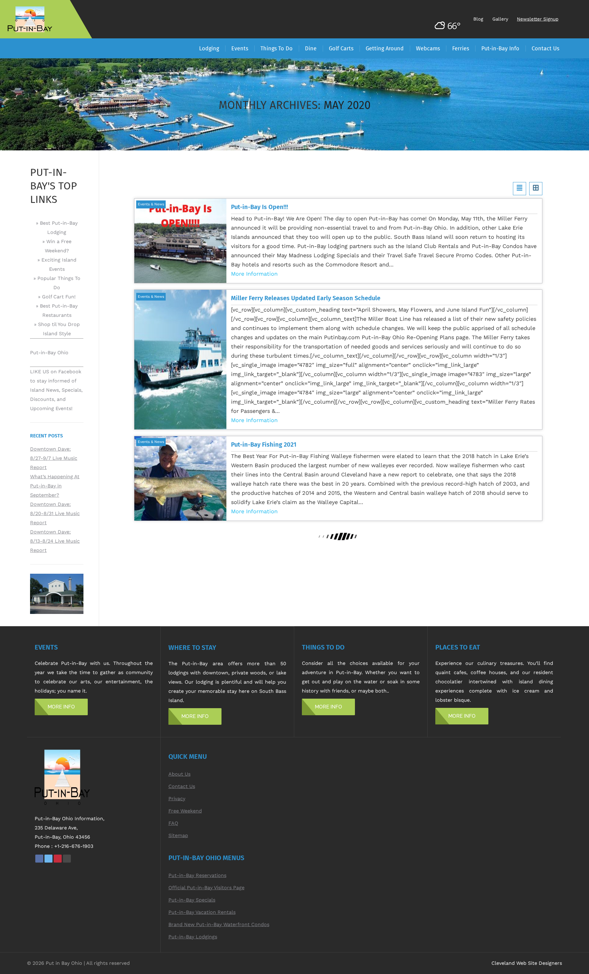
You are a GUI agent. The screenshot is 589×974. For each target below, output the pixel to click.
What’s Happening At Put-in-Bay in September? (54, 486)
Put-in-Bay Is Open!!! (259, 207)
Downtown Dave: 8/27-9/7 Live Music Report (53, 458)
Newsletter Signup (537, 19)
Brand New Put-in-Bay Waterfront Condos (218, 924)
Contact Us (181, 786)
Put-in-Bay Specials (191, 900)
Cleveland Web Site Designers (526, 963)
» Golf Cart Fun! (56, 297)
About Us (179, 774)
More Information (254, 273)
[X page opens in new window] (48, 859)
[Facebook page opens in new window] (39, 859)
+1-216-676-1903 (73, 846)
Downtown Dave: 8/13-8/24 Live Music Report (55, 541)
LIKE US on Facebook (55, 371)
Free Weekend (185, 811)
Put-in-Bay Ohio (49, 352)
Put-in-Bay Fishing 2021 (263, 444)
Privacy (176, 798)
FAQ (173, 823)
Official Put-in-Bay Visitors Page (206, 888)
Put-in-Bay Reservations (197, 875)
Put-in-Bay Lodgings (192, 937)
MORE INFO (61, 707)
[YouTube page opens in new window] (67, 859)
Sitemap (178, 835)
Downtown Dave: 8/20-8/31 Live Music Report (55, 513)
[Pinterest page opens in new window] (58, 859)
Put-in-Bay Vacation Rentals (202, 912)
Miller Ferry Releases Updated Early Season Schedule (305, 298)
